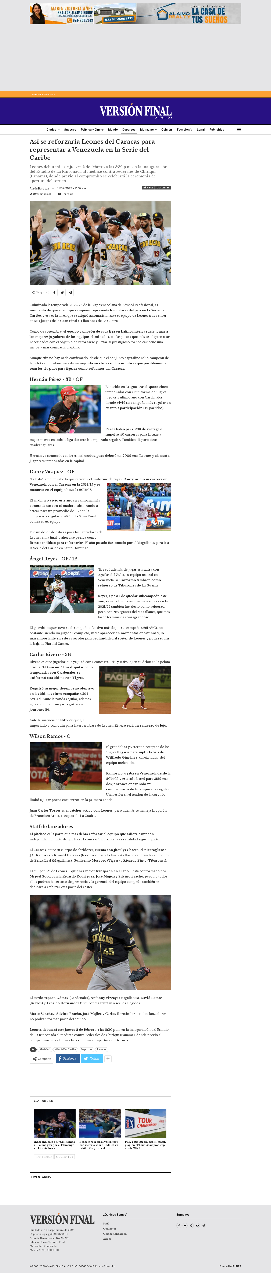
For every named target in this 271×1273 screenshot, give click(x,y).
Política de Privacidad (104, 1266)
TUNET (236, 1266)
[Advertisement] (135, 56)
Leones (101, 1049)
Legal (201, 129)
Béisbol (148, 187)
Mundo (113, 129)
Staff (106, 1223)
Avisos (107, 1238)
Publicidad (216, 129)
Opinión (166, 129)
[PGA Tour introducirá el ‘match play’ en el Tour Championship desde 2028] (145, 1123)
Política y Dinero (92, 129)
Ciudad (52, 129)
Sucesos (70, 129)
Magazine (147, 129)
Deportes (129, 129)
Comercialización (115, 1233)
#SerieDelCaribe (65, 1049)
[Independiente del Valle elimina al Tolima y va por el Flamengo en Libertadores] (55, 1123)
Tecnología (184, 129)
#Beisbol (45, 1049)
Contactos (109, 1228)
